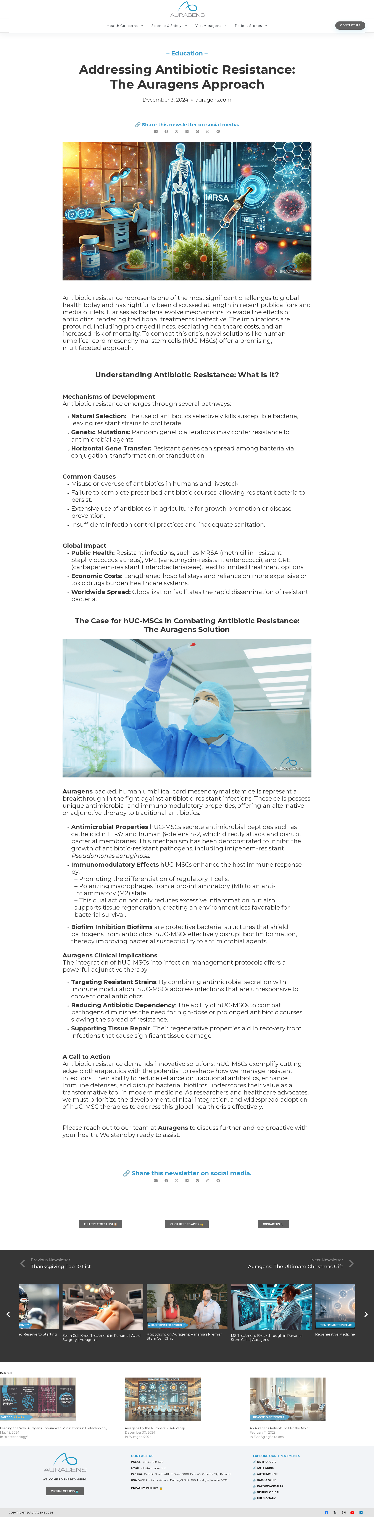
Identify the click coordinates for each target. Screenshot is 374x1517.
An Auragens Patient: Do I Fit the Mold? (280, 1428)
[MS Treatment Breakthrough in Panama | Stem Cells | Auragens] (187, 1307)
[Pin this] (197, 131)
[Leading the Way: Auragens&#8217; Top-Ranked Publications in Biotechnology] (60, 1399)
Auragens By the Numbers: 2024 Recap (155, 1428)
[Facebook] (326, 1512)
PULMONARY (266, 1498)
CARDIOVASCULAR (270, 1486)
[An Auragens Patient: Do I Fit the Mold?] (310, 1399)
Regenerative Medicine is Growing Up (263, 1334)
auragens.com (213, 100)
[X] (335, 1512)
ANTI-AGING (265, 1468)
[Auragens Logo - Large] (187, 10)
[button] (142, 25)
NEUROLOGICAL (268, 1492)
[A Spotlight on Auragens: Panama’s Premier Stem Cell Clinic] (103, 1306)
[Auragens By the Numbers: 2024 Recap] (185, 1399)
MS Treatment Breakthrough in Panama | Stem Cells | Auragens (183, 1338)
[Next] (366, 1314)
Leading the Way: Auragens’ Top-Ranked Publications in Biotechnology (53, 1428)
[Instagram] (343, 1512)
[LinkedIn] (361, 1512)
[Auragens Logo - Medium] (65, 1463)
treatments (177, 319)
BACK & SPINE (266, 1480)
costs (251, 326)
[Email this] (156, 131)
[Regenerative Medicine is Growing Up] (271, 1306)
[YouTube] (352, 1512)
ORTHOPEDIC (266, 1462)
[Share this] (166, 131)
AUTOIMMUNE (267, 1474)
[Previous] (8, 1314)
